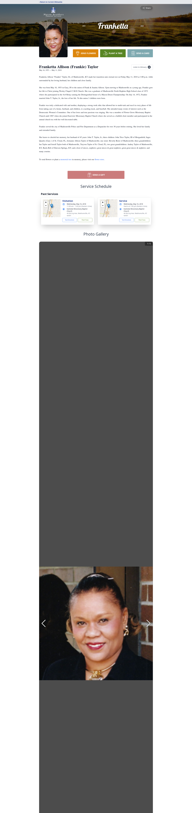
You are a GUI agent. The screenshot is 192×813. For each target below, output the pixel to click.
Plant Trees (85, 220)
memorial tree (66, 159)
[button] (51, 206)
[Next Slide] (148, 623)
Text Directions (69, 220)
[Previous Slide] (43, 623)
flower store (99, 159)
